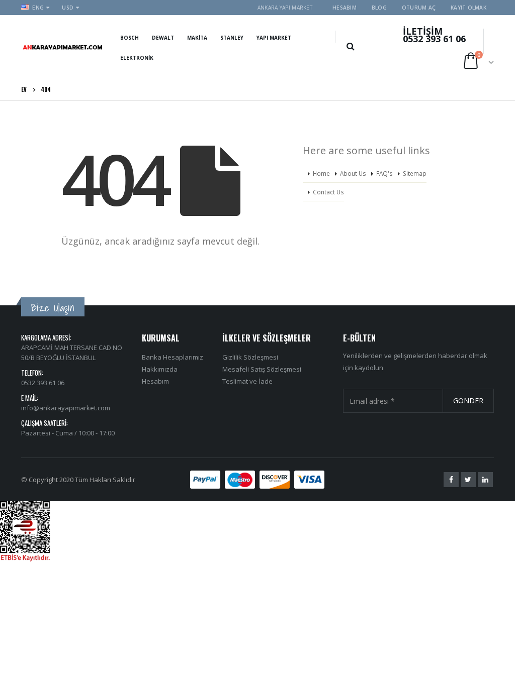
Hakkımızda (160, 369)
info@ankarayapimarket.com (65, 407)
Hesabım (344, 7)
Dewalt (163, 37)
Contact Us (328, 192)
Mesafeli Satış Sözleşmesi (261, 369)
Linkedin (485, 479)
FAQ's (384, 173)
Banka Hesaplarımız (172, 357)
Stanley (231, 37)
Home (321, 173)
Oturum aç (419, 7)
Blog (379, 7)
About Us (353, 173)
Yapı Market (273, 37)
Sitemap (414, 173)
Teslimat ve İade (247, 381)
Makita (197, 37)
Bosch (129, 37)
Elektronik (136, 57)
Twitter (468, 479)
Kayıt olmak (468, 7)
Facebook (451, 479)
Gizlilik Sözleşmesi (250, 357)
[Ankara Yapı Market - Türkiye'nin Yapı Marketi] (62, 46)
